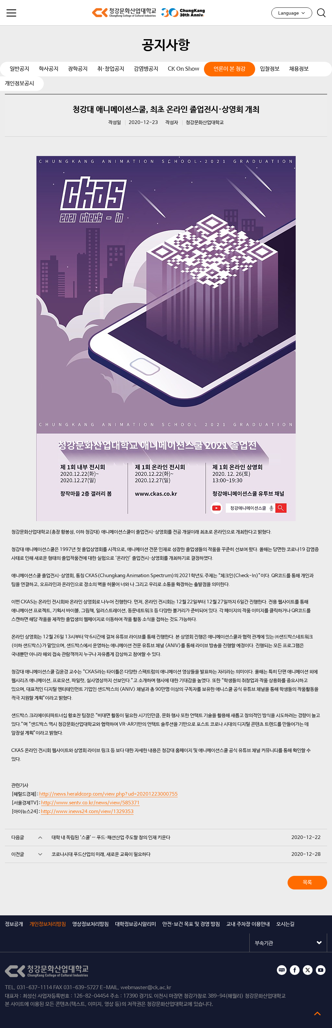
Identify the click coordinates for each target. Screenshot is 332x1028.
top (317, 1013)
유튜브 (321, 970)
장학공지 (78, 69)
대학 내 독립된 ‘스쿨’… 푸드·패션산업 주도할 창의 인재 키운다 (111, 837)
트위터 (308, 970)
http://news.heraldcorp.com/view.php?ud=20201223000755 (108, 794)
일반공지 (19, 69)
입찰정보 (269, 69)
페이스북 (295, 970)
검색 (321, 13)
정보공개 (14, 924)
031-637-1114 (34, 988)
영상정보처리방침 (90, 924)
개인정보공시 (19, 84)
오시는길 (285, 924)
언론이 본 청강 (229, 69)
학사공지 (48, 69)
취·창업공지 (110, 69)
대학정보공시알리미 (135, 924)
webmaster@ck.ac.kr (146, 988)
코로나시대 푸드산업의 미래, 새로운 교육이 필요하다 (101, 854)
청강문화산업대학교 (123, 12)
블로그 (282, 970)
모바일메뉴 (11, 13)
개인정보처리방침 (48, 924)
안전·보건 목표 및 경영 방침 (191, 924)
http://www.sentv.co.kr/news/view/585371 (90, 803)
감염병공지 (146, 69)
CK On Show (183, 69)
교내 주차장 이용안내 (248, 924)
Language (288, 13)
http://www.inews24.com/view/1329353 (87, 811)
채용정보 (299, 69)
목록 (307, 882)
